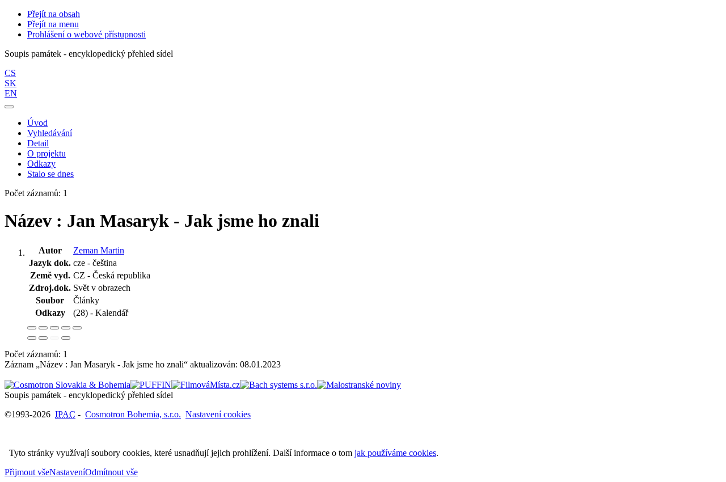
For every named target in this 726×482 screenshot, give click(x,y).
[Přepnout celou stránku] (65, 327)
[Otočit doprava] (43, 338)
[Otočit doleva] (31, 338)
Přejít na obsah (53, 14)
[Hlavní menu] (9, 106)
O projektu (46, 153)
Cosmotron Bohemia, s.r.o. (133, 414)
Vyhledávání (49, 133)
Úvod (37, 123)
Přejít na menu (53, 24)
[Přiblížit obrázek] (31, 327)
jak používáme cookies (395, 453)
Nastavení (67, 472)
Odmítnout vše (111, 472)
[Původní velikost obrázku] (54, 327)
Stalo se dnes (50, 174)
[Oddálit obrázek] (43, 327)
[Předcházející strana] (54, 338)
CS (10, 73)
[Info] (77, 327)
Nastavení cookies (218, 414)
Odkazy (41, 163)
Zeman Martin (98, 250)
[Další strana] (65, 338)
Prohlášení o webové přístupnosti (86, 34)
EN (11, 93)
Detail (38, 143)
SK (10, 83)
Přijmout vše (27, 472)
